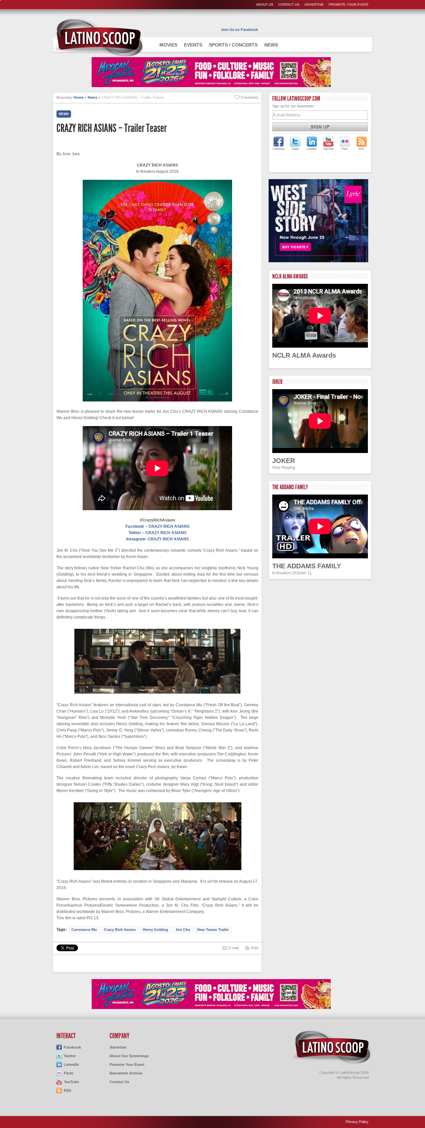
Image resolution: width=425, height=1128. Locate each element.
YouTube (71, 1082)
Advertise (314, 4)
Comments (249, 97)
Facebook (72, 1047)
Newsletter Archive (126, 1073)
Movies (168, 45)
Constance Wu (84, 930)
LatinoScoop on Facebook (278, 143)
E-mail (233, 948)
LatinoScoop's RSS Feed (361, 143)
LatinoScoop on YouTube (328, 143)
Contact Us (288, 4)
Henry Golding (155, 930)
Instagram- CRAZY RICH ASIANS (157, 539)
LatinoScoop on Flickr (345, 143)
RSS (67, 1090)
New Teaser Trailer (213, 930)
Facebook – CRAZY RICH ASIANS (158, 526)
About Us (264, 4)
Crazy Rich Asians (120, 930)
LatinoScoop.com (332, 1047)
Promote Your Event (349, 4)
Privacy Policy (357, 1122)
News (271, 45)
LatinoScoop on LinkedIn (311, 143)
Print (254, 948)
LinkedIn (71, 1065)
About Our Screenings (129, 1056)
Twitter (70, 1056)
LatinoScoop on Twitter (295, 143)
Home (78, 97)
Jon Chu (182, 930)
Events (193, 45)
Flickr (68, 1073)
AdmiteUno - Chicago (98, 38)
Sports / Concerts (233, 45)
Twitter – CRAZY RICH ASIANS (157, 532)
